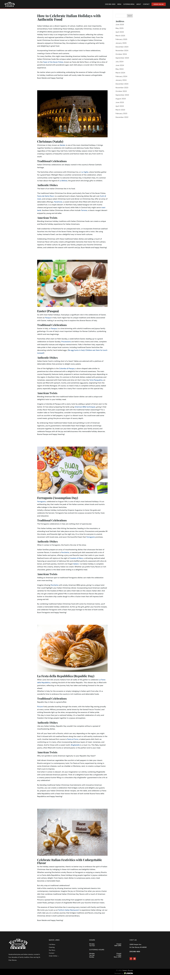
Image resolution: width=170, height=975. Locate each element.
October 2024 (121, 54)
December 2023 (122, 84)
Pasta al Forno (72, 739)
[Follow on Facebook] (131, 958)
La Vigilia (84, 172)
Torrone (84, 210)
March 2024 (120, 73)
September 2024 (122, 58)
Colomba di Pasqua (67, 368)
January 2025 (121, 43)
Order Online (159, 4)
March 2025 (120, 36)
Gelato (76, 564)
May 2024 (120, 69)
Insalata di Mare (76, 558)
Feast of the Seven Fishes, (53, 62)
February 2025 (121, 39)
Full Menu (52, 944)
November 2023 (122, 87)
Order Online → (54, 956)
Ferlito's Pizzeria (128, 970)
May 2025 (120, 28)
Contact (146, 4)
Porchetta (65, 552)
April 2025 (120, 32)
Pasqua (48, 318)
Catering (52, 947)
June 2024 (120, 65)
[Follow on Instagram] (134, 958)
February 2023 (121, 113)
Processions (66, 341)
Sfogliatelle (75, 745)
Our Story (52, 950)
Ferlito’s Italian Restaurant (68, 910)
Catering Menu (128, 4)
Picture (40, 706)
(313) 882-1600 (110, 4)
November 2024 (122, 50)
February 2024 (121, 76)
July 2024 (119, 61)
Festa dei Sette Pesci (45, 196)
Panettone (58, 202)
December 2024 (122, 47)
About (138, 4)
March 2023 (120, 110)
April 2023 (120, 106)
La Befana (63, 181)
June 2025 (120, 24)
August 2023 (121, 99)
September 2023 (122, 95)
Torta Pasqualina (96, 380)
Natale (62, 145)
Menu (119, 4)
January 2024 (121, 80)
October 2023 (121, 91)
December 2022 (122, 117)
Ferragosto (41, 501)
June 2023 (120, 102)
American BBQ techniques (84, 407)
